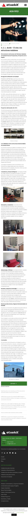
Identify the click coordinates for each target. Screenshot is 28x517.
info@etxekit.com (11, 443)
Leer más (12, 383)
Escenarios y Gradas (5, 498)
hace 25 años (7, 324)
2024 (16, 108)
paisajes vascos (6, 121)
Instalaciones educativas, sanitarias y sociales (11, 472)
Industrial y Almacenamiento (8, 470)
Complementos (4, 501)
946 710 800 (10, 442)
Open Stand (4, 494)
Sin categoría (6, 43)
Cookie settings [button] (20, 512)
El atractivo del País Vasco (7, 79)
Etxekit (17, 43)
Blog (2, 461)
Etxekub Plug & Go (5, 496)
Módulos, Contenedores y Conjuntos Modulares (12, 483)
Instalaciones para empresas (7, 468)
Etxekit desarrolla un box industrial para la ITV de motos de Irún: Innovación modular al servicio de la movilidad (13, 391)
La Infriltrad (10, 311)
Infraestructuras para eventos (8, 474)
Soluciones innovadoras (6, 476)
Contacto (3, 459)
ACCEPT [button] (14, 514)
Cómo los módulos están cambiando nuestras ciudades (11, 412)
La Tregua (11, 298)
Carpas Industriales (5, 488)
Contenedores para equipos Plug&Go (10, 485)
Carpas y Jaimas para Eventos (8, 492)
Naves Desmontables (6, 490)
